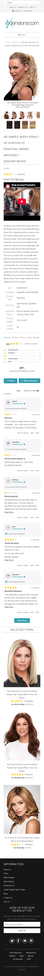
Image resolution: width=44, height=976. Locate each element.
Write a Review (32, 381)
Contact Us (22, 7)
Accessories (18, 959)
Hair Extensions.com (18, 966)
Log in (32, 7)
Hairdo (6, 168)
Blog (5, 894)
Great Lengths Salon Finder (14, 890)
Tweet (8, 337)
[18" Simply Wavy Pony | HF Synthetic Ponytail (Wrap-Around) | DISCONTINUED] (22, 76)
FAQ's (6, 874)
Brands (30, 956)
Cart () (18, 11)
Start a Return (9, 882)
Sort (19, 391)
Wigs (22, 956)
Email (37, 337)
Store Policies (9, 878)
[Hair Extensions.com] (22, 23)
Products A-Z (9, 886)
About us (7, 869)
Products (15, 42)
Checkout (27, 11)
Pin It (23, 337)
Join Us (12, 7)
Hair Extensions (16, 953)
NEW (29, 959)
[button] (14, 174)
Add (30, 337)
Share (16, 337)
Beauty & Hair (34, 966)
